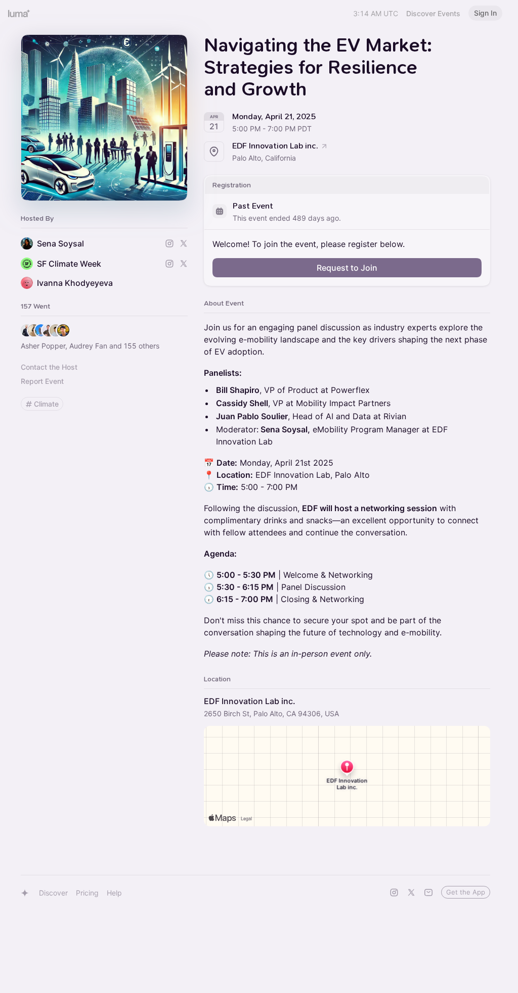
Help (114, 892)
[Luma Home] (19, 13)
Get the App (465, 892)
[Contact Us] (428, 892)
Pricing (87, 892)
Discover (53, 892)
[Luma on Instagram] (394, 892)
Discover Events (433, 13)
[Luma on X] (411, 892)
